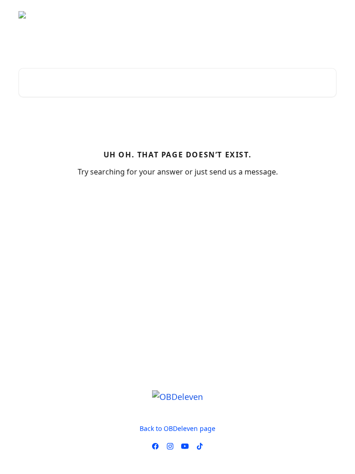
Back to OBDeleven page (177, 428)
